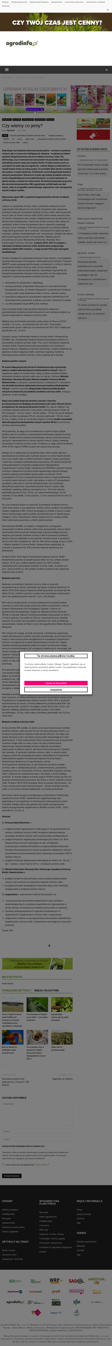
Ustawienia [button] (56, 689)
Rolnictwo (6, 6)
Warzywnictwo (56, 2)
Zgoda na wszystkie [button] (56, 683)
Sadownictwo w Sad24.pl (95, 2)
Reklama (5, 2)
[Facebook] (108, 10)
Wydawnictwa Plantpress (39, 2)
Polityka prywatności (19, 2)
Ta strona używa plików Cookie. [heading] (56, 655)
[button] (106, 70)
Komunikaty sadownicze (74, 2)
